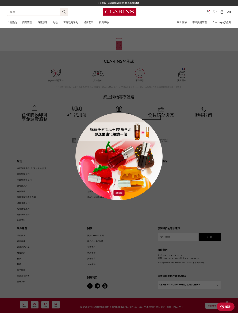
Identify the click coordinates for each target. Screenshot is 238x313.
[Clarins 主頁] (119, 12)
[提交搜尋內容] (64, 12)
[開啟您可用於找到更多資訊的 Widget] (225, 307)
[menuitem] (208, 12)
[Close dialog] (151, 117)
